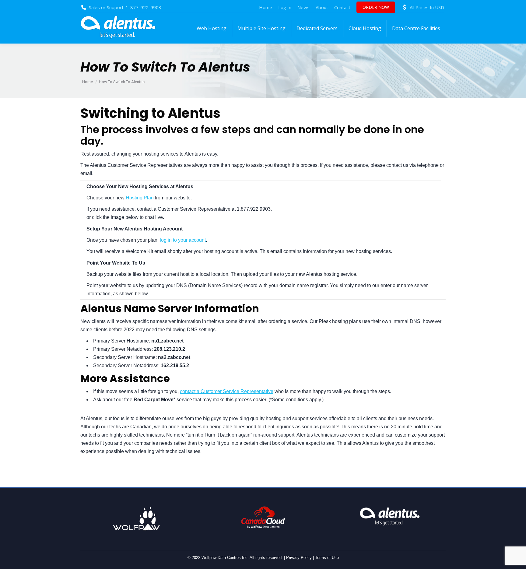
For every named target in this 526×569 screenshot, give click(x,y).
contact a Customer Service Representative (226, 391)
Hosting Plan (140, 197)
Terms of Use (327, 557)
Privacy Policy (299, 557)
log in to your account (183, 240)
